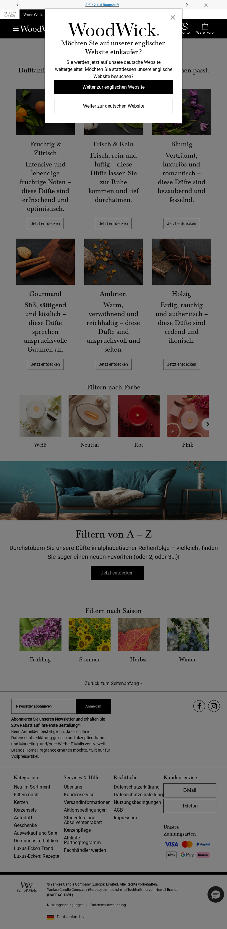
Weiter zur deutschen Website (113, 106)
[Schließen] (173, 16)
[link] (113, 31)
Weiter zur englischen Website (113, 87)
